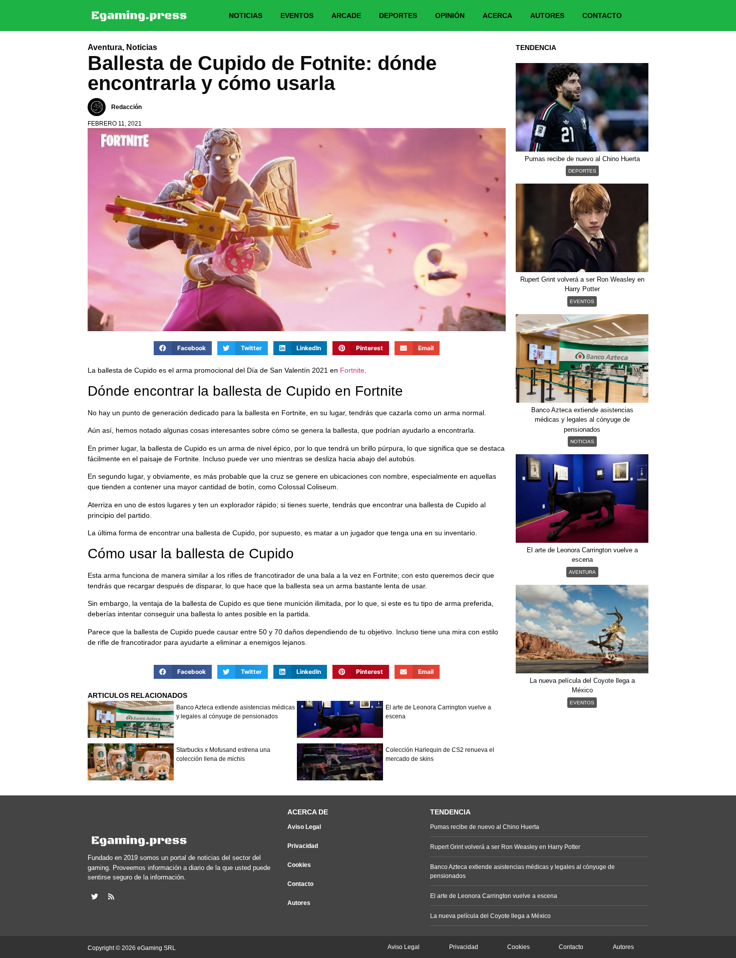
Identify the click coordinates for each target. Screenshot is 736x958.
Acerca (497, 16)
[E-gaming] (140, 15)
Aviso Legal (304, 826)
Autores (547, 16)
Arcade (346, 16)
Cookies (299, 864)
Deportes (398, 16)
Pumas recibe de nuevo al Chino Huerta (484, 826)
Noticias (245, 16)
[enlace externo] (95, 896)
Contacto (602, 16)
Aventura (582, 572)
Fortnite (352, 370)
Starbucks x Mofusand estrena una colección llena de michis (223, 754)
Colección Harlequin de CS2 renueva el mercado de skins (440, 754)
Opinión (450, 16)
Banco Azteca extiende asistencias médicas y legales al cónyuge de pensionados (235, 712)
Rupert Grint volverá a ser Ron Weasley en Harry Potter (505, 846)
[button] (183, 348)
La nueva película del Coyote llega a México (490, 915)
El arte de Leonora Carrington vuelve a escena (438, 712)
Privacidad (302, 845)
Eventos (296, 16)
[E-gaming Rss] (111, 896)
